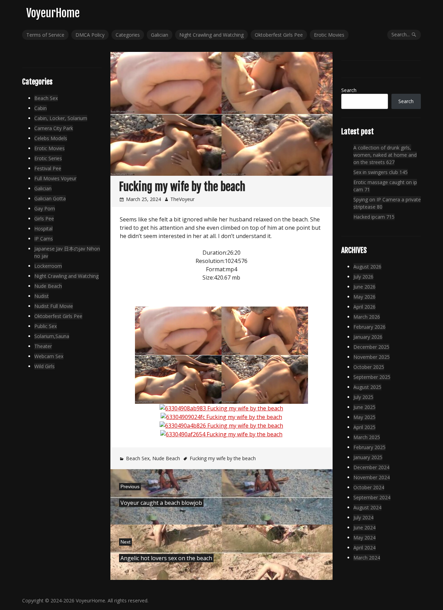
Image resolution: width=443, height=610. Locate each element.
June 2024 (364, 527)
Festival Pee (47, 168)
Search (348, 90)
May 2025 (364, 417)
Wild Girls (44, 366)
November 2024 (371, 477)
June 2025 (364, 407)
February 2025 (369, 447)
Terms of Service (45, 34)
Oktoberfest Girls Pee (279, 34)
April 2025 (364, 427)
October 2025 (368, 367)
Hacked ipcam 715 (374, 216)
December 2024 (371, 467)
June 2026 (364, 286)
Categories (128, 34)
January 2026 (367, 337)
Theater (43, 346)
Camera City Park (53, 128)
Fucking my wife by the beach (223, 458)
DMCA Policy (90, 34)
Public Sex (45, 326)
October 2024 (368, 487)
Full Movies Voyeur (55, 178)
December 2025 (371, 347)
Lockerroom (48, 266)
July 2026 (363, 276)
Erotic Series (48, 158)
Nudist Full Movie (53, 306)
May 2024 (364, 537)
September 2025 (371, 377)
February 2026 (369, 327)
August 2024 (367, 507)
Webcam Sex (48, 356)
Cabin (40, 108)
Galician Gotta (50, 198)
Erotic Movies (329, 34)
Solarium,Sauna (51, 336)
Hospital (43, 228)
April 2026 (364, 306)
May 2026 (364, 296)
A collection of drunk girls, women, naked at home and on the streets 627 (385, 154)
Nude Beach (166, 458)
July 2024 (363, 517)
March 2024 (366, 557)
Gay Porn (44, 208)
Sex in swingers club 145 (380, 172)
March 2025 (366, 437)
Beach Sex (138, 458)
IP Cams (43, 238)
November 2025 (371, 357)
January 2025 (367, 457)
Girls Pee (44, 218)
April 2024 (364, 547)
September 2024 (371, 497)
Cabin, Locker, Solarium (60, 118)
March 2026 (366, 316)
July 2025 (363, 397)
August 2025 (367, 387)
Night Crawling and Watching (211, 34)
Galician (159, 34)
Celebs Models (50, 138)
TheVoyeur (182, 199)
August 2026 (367, 266)
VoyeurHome (53, 13)
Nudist (41, 296)
